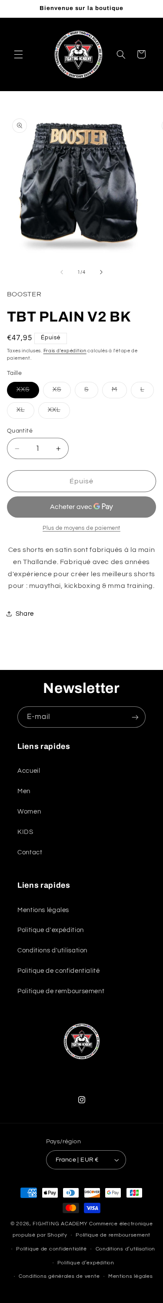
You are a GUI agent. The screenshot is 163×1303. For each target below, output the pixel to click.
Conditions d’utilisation (126, 1249)
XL (25, 412)
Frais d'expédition (64, 350)
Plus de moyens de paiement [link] (81, 528)
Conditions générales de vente (59, 1276)
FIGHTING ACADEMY (60, 1223)
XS (62, 392)
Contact (29, 852)
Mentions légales (43, 910)
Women (29, 811)
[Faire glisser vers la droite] (101, 272)
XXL (59, 412)
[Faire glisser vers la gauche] (61, 272)
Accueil (28, 771)
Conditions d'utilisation (52, 950)
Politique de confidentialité (58, 971)
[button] (18, 54)
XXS (28, 392)
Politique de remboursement (60, 991)
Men (23, 791)
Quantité (20, 431)
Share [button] (25, 613)
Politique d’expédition (85, 1262)
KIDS (25, 832)
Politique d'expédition (50, 930)
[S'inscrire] (135, 717)
